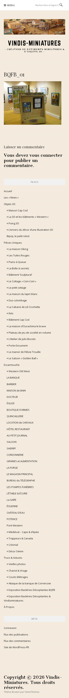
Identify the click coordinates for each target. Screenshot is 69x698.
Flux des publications (16, 634)
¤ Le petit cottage (16, 287)
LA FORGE (12, 467)
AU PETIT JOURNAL (17, 435)
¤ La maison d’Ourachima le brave (26, 326)
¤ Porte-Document (17, 345)
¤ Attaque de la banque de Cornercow (29, 583)
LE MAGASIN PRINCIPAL (20, 474)
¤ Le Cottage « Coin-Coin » (21, 281)
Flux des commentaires (17, 641)
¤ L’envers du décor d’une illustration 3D (30, 229)
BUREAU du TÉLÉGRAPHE (21, 480)
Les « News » (11, 197)
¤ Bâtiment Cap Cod (18, 319)
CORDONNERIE (15, 455)
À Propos (9, 607)
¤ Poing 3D (13, 223)
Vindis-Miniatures (34, 43)
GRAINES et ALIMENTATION (22, 461)
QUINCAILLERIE (15, 416)
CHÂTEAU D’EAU (16, 512)
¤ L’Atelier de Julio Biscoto (21, 339)
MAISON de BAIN (16, 390)
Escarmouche (12, 365)
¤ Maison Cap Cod (17, 210)
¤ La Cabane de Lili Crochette (23, 307)
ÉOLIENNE (12, 506)
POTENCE (12, 519)
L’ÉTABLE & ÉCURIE (17, 493)
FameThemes (32, 692)
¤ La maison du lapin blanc (22, 294)
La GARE (11, 499)
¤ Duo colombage (17, 300)
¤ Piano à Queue (16, 262)
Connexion (10, 628)
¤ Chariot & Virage (17, 570)
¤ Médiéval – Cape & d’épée (23, 532)
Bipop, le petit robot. (18, 236)
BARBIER (11, 384)
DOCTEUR (12, 397)
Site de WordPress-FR (16, 647)
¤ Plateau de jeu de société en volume (29, 332)
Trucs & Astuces (13, 557)
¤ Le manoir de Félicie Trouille (24, 352)
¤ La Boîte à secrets (18, 268)
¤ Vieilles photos (16, 564)
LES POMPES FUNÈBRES (20, 487)
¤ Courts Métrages (17, 577)
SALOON (11, 442)
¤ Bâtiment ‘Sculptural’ (19, 274)
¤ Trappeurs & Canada (20, 538)
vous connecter (46, 155)
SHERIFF (11, 448)
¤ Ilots (10, 313)
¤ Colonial (12, 544)
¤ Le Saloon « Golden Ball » (22, 358)
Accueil (8, 191)
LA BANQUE (13, 377)
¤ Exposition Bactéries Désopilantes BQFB (31, 590)
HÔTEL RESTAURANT (18, 429)
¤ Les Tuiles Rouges (18, 255)
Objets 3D (9, 204)
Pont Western (15, 525)
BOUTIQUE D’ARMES (18, 410)
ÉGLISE (11, 403)
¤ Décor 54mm (15, 551)
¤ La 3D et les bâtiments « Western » (27, 217)
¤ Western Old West (18, 371)
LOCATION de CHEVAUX (20, 422)
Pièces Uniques (13, 242)
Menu (11, 5)
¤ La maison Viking (17, 249)
